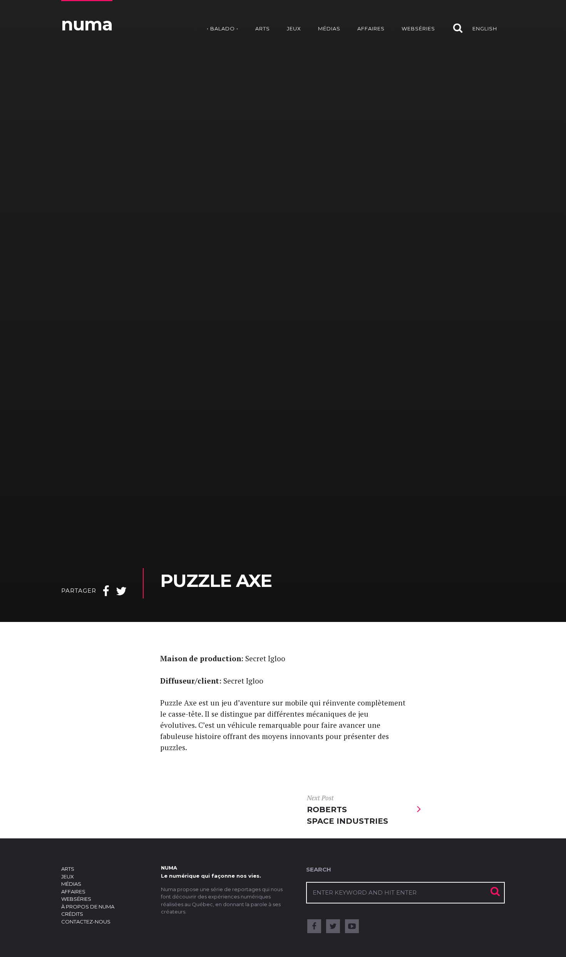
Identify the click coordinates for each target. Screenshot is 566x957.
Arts (262, 28)
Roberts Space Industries (347, 809)
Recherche (453, 20)
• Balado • (222, 28)
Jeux (294, 28)
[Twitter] (333, 926)
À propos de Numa (87, 906)
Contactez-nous (86, 921)
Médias (329, 28)
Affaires (371, 28)
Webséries (418, 28)
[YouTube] (352, 926)
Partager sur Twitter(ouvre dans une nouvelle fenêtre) (121, 594)
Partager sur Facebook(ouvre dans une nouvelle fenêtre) (106, 594)
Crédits (72, 914)
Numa (86, 24)
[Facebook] (314, 926)
